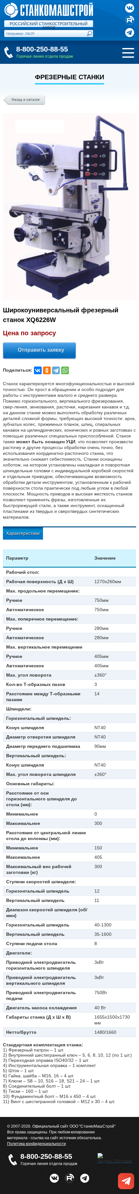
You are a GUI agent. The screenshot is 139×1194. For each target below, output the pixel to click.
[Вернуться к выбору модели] (24, 100)
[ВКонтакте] (38, 370)
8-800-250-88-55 (42, 49)
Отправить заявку (41, 350)
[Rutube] (129, 20)
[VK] (129, 8)
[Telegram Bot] (84, 1176)
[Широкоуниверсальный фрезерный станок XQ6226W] (69, 206)
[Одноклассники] (47, 370)
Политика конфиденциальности (36, 1143)
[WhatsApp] (65, 370)
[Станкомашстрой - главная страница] (48, 5)
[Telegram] (56, 370)
